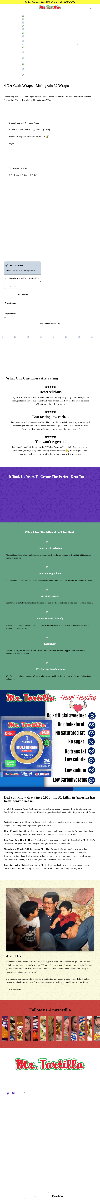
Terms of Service (13, 1163)
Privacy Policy (12, 1167)
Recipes (9, 1142)
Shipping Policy (13, 1172)
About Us (10, 1138)
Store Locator (12, 1151)
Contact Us (11, 1147)
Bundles (9, 1122)
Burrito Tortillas (13, 1118)
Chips (8, 1109)
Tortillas (9, 1113)
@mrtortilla (59, 1010)
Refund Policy (12, 1176)
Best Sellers (11, 1104)
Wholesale (10, 1126)
